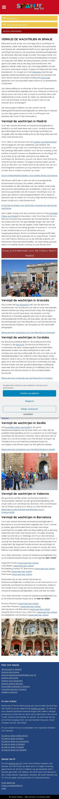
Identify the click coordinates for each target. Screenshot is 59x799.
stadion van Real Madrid (44, 142)
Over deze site (8, 782)
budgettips (12, 18)
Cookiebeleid (28, 414)
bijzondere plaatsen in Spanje (15, 686)
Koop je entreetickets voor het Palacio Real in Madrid (29, 253)
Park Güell (45, 77)
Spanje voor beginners (12, 680)
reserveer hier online (28, 563)
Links (3, 788)
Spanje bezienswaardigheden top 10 (18, 675)
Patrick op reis (38, 708)
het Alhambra (22, 304)
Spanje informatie (9, 678)
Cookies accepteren (29, 393)
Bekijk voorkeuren (29, 409)
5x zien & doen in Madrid (13, 744)
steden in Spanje (9, 692)
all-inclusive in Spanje (11, 669)
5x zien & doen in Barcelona (14, 735)
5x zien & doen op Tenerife (13, 750)
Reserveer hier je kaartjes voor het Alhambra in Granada (28, 332)
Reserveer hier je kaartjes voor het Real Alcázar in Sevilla (28, 449)
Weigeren (29, 401)
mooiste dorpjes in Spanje (13, 689)
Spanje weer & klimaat (12, 683)
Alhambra (37, 72)
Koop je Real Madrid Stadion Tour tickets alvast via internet (29, 175)
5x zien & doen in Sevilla (12, 747)
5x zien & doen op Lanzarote (15, 741)
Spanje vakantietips (12, 31)
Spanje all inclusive (10, 672)
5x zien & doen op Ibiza (12, 738)
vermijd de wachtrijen (17, 24)
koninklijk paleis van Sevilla (17, 427)
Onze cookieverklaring (11, 785)
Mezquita (20, 344)
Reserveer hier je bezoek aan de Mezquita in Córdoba (26, 378)
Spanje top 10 (15, 763)
